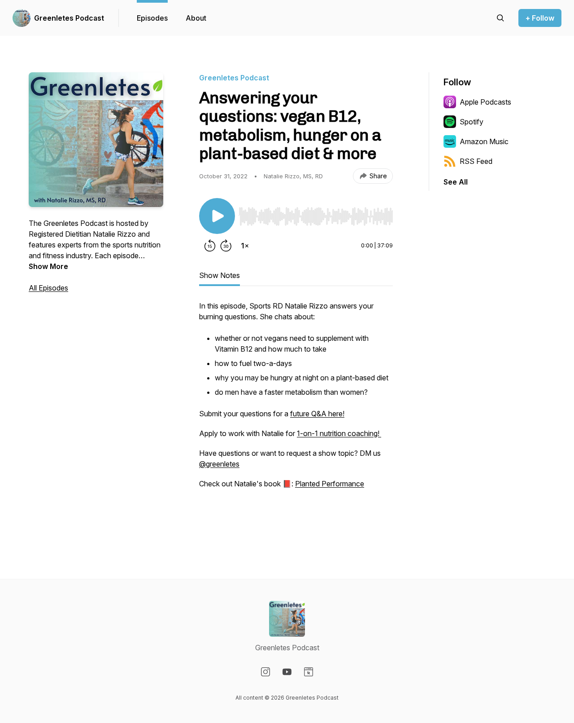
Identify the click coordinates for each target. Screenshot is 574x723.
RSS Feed (476, 161)
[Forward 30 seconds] (226, 245)
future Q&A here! (317, 413)
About (196, 17)
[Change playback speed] (245, 245)
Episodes (152, 17)
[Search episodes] (500, 18)
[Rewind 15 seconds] (210, 245)
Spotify (471, 121)
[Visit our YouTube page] (287, 671)
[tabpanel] (296, 414)
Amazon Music (484, 141)
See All (456, 181)
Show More (48, 266)
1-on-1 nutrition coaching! (339, 433)
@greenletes (219, 463)
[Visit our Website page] (308, 671)
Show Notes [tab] (219, 275)
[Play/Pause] (217, 216)
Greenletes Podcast (69, 17)
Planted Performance (329, 483)
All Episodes (48, 287)
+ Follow (540, 17)
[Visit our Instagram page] (265, 671)
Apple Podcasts (485, 101)
